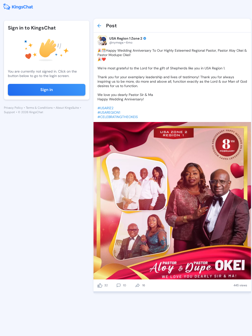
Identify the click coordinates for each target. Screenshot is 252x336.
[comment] (118, 285)
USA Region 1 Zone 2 (125, 38)
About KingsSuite (67, 108)
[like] (99, 285)
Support (9, 112)
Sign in (46, 89)
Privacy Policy (13, 108)
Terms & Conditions (39, 108)
